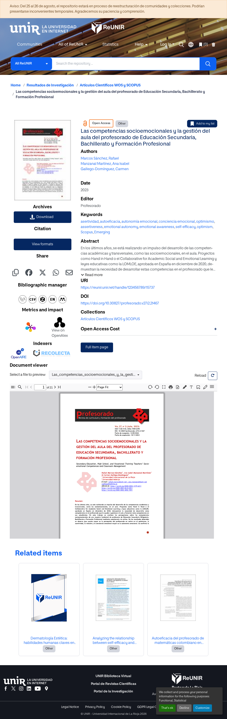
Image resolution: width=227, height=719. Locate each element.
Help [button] (139, 45)
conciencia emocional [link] (177, 222)
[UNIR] (28, 681)
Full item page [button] (97, 347)
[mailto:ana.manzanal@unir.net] (137, 482)
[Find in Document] (20, 387)
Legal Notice (70, 707)
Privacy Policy (95, 707)
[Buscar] (208, 64)
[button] (181, 44)
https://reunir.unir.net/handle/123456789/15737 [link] (118, 288)
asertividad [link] (90, 222)
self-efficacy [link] (186, 227)
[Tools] (212, 387)
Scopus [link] (87, 232)
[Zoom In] (94, 387)
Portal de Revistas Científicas (113, 684)
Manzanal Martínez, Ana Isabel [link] (105, 164)
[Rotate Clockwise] (150, 387)
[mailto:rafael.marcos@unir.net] (117, 482)
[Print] (170, 387)
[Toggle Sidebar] (13, 387)
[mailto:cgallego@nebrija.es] (109, 484)
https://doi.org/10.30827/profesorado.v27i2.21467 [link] (120, 303)
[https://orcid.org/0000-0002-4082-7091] (117, 490)
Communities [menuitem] (29, 45)
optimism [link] (205, 227)
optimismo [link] (205, 222)
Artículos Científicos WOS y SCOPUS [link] (110, 85)
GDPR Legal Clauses (151, 707)
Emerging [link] (102, 232)
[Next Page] (55, 387)
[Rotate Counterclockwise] (157, 387)
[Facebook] (6, 689)
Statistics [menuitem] (110, 45)
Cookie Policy (121, 707)
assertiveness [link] (92, 227)
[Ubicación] (46, 689)
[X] (13, 689)
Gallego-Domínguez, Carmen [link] (105, 169)
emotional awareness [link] (156, 227)
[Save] (177, 387)
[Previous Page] (31, 387)
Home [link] (16, 85)
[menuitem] (72, 45)
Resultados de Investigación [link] (50, 85)
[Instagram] (21, 689)
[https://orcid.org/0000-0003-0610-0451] (117, 488)
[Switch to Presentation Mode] (163, 387)
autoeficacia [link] (110, 222)
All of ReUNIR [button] (71, 45)
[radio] (185, 386)
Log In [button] (166, 45)
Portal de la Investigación (113, 691)
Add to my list (205, 123)
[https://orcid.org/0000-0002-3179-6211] (125, 486)
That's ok (167, 708)
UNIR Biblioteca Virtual (113, 676)
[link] (42, 217)
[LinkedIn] (29, 689)
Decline (184, 708)
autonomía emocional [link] (139, 222)
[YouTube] (38, 689)
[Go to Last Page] (59, 387)
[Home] (45, 28)
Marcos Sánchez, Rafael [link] (100, 158)
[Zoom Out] (89, 387)
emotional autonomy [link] (121, 227)
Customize (202, 708)
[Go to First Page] (26, 387)
